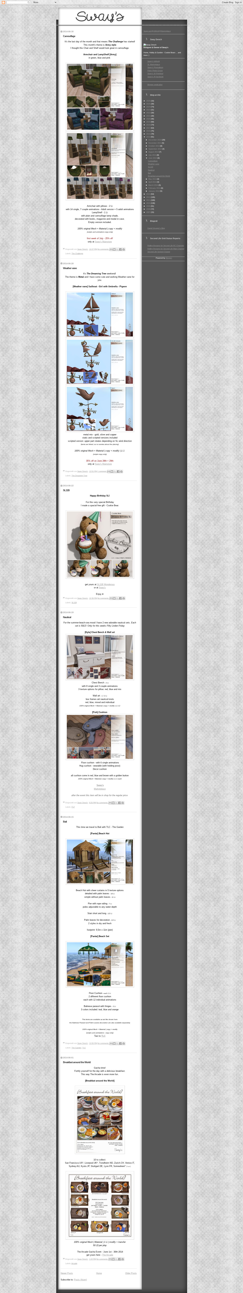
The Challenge (77, 254)
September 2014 (155, 149)
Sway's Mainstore (103, 241)
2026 (148, 101)
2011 (148, 200)
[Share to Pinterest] (123, 249)
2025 (148, 104)
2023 (148, 110)
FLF (73, 807)
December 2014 (155, 140)
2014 (148, 137)
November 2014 (155, 143)
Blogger (169, 258)
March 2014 (153, 185)
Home (99, 1273)
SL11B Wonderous (106, 584)
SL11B (66, 490)
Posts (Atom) (80, 1279)
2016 (148, 131)
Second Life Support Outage (158, 252)
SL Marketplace (153, 64)
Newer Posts (67, 1273)
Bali (65, 821)
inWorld (156, 31)
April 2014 (152, 182)
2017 (148, 128)
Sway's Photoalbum (155, 67)
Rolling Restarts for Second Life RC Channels (165, 246)
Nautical (67, 617)
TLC (103, 1036)
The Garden (76, 1048)
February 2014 (154, 188)
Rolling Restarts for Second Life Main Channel (165, 249)
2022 (148, 113)
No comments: (103, 249)
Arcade (74, 1263)
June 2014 (152, 158)
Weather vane (70, 268)
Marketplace (100, 789)
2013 (148, 194)
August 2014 (153, 152)
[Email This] (111, 249)
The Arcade (107, 1255)
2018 (148, 125)
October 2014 (154, 146)
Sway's (102, 587)
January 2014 (154, 191)
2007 (148, 212)
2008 (148, 209)
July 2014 (152, 155)
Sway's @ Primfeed (155, 74)
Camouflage (69, 36)
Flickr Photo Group (155, 71)
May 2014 (152, 179)
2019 (148, 122)
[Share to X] (117, 249)
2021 (148, 116)
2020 (148, 119)
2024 (148, 107)
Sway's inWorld (153, 61)
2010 (148, 203)
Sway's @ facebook (155, 77)
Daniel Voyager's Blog (156, 228)
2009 (148, 206)
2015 (148, 134)
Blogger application (154, 85)
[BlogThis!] (114, 249)
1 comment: (102, 471)
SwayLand (147, 31)
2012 (148, 197)
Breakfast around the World (77, 1062)
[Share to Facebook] (120, 249)
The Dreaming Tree (79, 476)
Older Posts (131, 1273)
